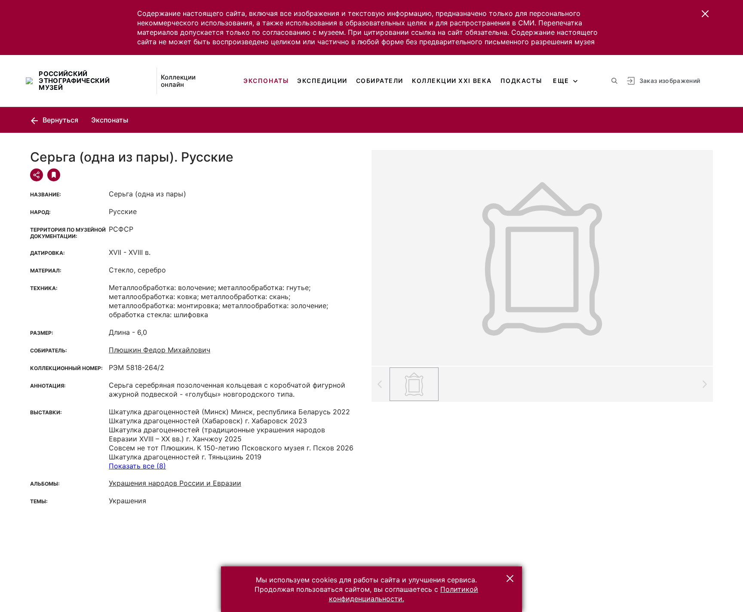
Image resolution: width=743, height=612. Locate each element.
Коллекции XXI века (452, 80)
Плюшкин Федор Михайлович (159, 350)
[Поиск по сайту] (614, 80)
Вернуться (59, 120)
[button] (705, 13)
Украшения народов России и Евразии (175, 483)
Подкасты (521, 80)
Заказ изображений (669, 80)
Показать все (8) (137, 466)
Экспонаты (266, 80)
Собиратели (379, 80)
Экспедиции (322, 80)
